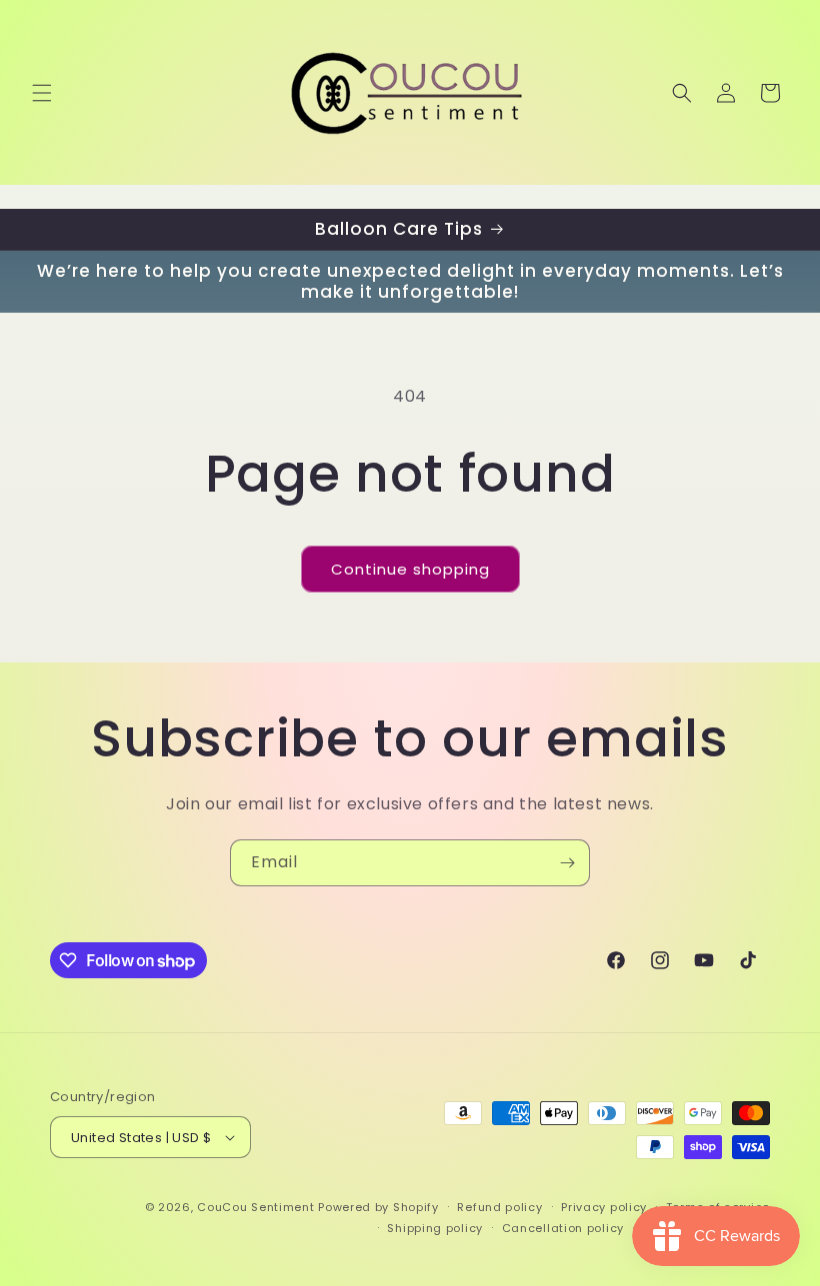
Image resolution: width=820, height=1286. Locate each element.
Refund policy (499, 1207)
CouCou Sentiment (255, 1207)
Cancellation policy (563, 1228)
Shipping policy (435, 1228)
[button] (42, 93)
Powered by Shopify (378, 1207)
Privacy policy (604, 1207)
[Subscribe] (567, 862)
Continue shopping (410, 569)
